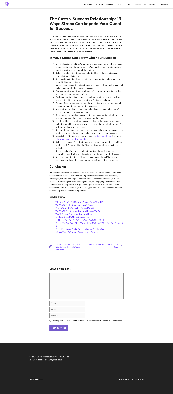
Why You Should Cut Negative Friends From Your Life (79, 202)
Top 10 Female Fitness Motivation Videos (73, 214)
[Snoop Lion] (6, 4)
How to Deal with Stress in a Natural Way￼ (74, 208)
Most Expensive (150, 4)
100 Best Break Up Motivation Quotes (72, 217)
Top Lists (120, 4)
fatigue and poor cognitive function (71, 139)
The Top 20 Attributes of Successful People (74, 205)
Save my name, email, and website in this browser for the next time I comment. (87, 321)
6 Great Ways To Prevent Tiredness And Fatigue (76, 232)
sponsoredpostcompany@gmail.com (45, 360)
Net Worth (88, 4)
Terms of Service (137, 379)
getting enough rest (102, 136)
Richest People (134, 4)
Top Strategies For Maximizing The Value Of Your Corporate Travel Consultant (69, 247)
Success (109, 4)
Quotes (99, 4)
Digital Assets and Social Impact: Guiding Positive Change (81, 229)
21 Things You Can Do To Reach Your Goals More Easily (80, 220)
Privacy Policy (124, 379)
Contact (164, 4)
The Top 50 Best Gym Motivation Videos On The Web (78, 211)
